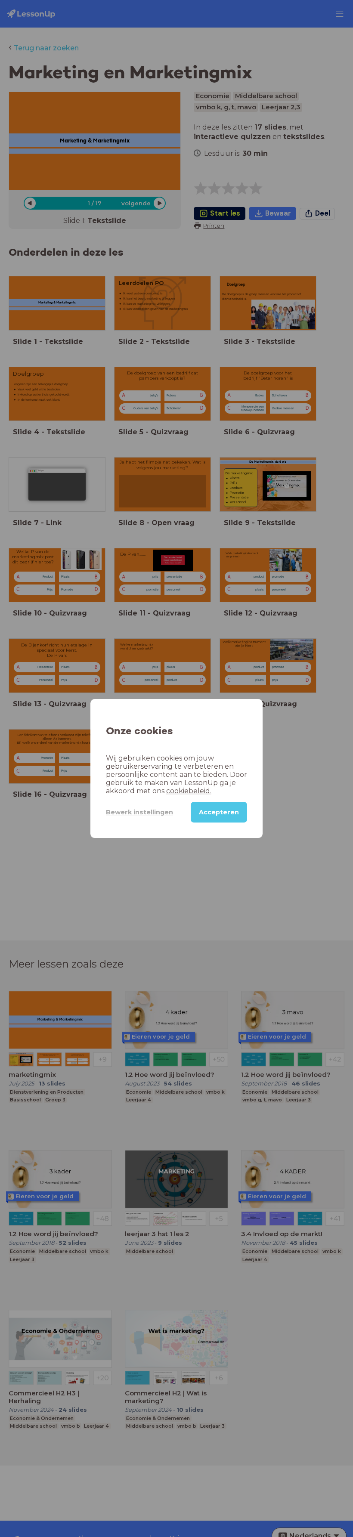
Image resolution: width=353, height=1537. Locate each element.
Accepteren (219, 812)
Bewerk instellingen (139, 812)
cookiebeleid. (188, 791)
